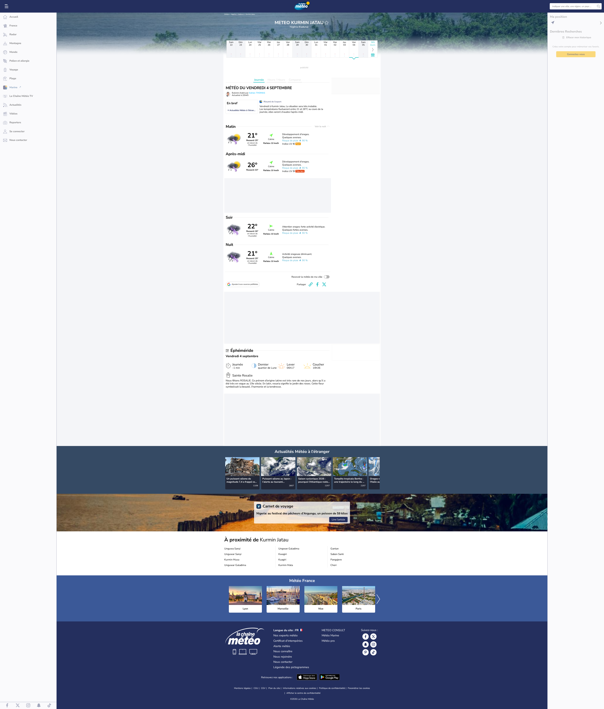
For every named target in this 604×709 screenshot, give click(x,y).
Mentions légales (242, 688)
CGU (256, 688)
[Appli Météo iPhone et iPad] (307, 677)
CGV (263, 688)
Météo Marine (330, 635)
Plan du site (274, 688)
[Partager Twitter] (324, 284)
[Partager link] (311, 284)
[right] (377, 470)
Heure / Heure (276, 80)
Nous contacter (282, 662)
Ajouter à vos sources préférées (245, 284)
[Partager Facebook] (317, 284)
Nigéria (233, 14)
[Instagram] (373, 644)
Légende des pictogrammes (291, 667)
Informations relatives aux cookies (299, 688)
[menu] (7, 6)
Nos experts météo (285, 635)
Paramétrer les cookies (359, 688)
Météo (226, 14)
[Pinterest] (365, 652)
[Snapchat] (365, 644)
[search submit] (598, 6)
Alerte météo (281, 646)
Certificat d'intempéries (288, 641)
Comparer (295, 80)
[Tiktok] (373, 652)
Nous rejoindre (282, 657)
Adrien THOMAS (257, 92)
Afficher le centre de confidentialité (303, 693)
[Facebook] (365, 636)
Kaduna (240, 14)
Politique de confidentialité (332, 688)
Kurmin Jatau (250, 14)
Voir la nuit (321, 126)
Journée (259, 80)
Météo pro (328, 641)
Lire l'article (338, 519)
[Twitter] (373, 636)
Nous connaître (282, 651)
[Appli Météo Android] (329, 677)
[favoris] (327, 22)
